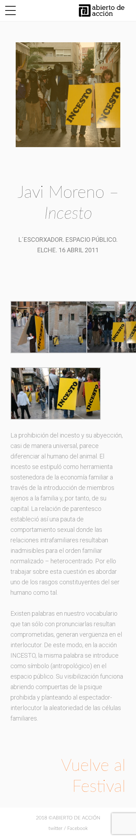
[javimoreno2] (36, 393)
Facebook (77, 828)
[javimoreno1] (74, 393)
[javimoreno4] (74, 326)
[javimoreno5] (36, 326)
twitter (55, 828)
